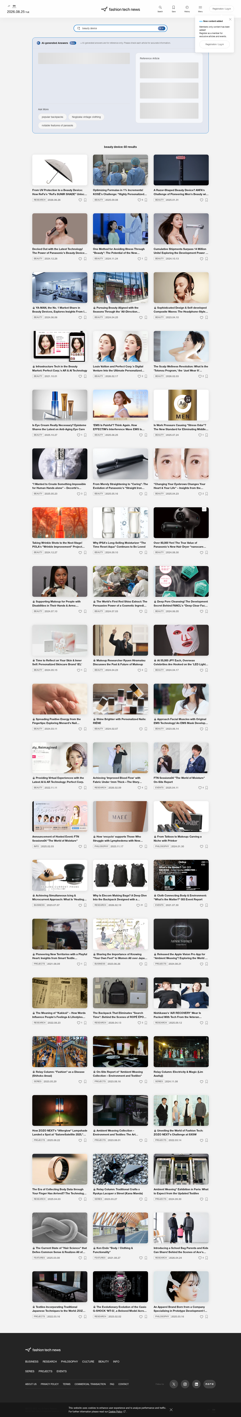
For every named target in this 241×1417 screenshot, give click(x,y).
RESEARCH (50, 1361)
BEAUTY (103, 1361)
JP (9, 6)
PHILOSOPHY (69, 1361)
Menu (200, 11)
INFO (116, 1361)
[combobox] (120, 28)
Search (160, 11)
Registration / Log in (222, 8)
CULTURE (88, 1361)
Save (174, 11)
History (187, 11)
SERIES (29, 1371)
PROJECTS (45, 1371)
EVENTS (62, 1371)
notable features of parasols (57, 125)
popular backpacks (52, 117)
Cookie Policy (115, 1411)
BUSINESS (31, 1361)
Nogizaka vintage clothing (86, 117)
